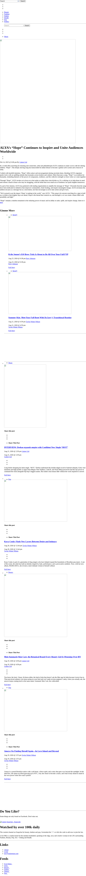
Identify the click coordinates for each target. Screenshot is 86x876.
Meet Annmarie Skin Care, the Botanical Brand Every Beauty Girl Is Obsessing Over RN (42, 657)
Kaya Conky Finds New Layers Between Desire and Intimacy (30, 541)
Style (6, 866)
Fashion (6, 14)
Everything (8, 864)
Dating (6, 16)
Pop (5, 20)
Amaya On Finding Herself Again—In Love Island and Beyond (31, 751)
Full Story (11, 267)
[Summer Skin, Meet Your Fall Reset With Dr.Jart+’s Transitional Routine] (39, 313)
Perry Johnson (30, 258)
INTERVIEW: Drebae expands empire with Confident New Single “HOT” (36, 447)
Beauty (6, 12)
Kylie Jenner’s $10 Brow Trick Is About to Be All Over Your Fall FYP (38, 254)
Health (6, 18)
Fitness (7, 871)
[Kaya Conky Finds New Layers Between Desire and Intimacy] (35, 521)
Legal (6, 852)
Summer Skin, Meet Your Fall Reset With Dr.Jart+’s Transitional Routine (39, 317)
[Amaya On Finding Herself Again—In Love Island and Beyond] (35, 731)
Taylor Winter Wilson (33, 322)
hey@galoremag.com (11, 853)
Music (6, 36)
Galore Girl (23, 162)
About (6, 850)
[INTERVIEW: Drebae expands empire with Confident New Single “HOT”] (25, 427)
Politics (6, 21)
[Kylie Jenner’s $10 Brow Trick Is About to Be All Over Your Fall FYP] (39, 250)
